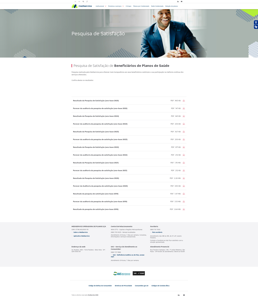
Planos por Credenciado (141, 6)
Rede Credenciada (157, 6)
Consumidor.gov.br (141, 285)
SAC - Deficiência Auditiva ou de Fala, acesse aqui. (127, 255)
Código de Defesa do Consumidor (100, 285)
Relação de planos (171, 6)
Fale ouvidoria (157, 232)
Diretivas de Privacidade (123, 285)
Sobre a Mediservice (80, 232)
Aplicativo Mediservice (81, 236)
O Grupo (128, 6)
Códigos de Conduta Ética (160, 285)
